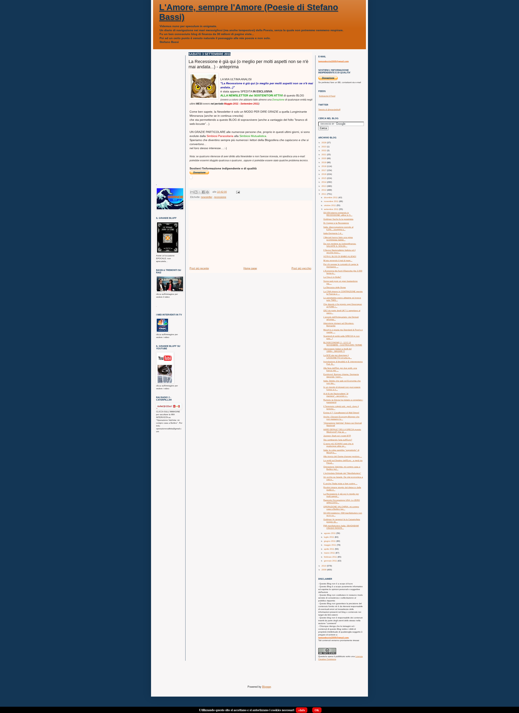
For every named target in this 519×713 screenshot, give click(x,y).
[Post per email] (237, 191)
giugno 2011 (330, 541)
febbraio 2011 (331, 557)
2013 (324, 186)
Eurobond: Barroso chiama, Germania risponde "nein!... (341, 375)
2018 (324, 166)
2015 (324, 178)
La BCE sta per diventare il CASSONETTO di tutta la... (337, 356)
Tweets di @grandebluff (329, 109)
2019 (324, 162)
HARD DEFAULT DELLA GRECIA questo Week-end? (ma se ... (342, 430)
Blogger (266, 686)
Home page (250, 268)
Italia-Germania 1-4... (333, 233)
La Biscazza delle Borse (334, 287)
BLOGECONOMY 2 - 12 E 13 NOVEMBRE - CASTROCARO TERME (342, 343)
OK (317, 710)
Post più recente (199, 268)
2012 (324, 190)
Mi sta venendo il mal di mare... (337, 260)
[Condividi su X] (200, 192)
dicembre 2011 (331, 197)
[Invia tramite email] (192, 192)
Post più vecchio (301, 268)
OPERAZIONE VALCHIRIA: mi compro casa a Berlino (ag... (341, 508)
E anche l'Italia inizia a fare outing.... (340, 483)
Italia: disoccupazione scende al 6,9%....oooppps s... (338, 228)
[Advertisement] (250, 236)
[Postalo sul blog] (196, 192)
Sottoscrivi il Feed (327, 96)
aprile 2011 (329, 549)
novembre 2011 (331, 201)
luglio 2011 (329, 537)
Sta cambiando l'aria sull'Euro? (337, 440)
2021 (324, 154)
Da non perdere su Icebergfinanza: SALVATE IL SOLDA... (339, 245)
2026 (324, 142)
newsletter (206, 197)
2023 (324, 146)
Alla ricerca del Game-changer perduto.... (342, 456)
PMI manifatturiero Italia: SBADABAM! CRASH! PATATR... (341, 527)
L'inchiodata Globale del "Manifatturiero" (342, 473)
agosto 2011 (330, 533)
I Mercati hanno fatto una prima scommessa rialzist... (338, 238)
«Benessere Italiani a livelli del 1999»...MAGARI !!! (337, 350)
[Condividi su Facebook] (204, 192)
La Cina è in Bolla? (332, 277)
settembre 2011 (331, 209)
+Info (301, 710)
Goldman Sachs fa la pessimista (338, 219)
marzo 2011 (330, 553)
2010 (324, 566)
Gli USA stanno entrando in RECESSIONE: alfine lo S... (337, 214)
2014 (324, 182)
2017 (324, 170)
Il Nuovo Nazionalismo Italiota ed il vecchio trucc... (339, 251)
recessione (220, 197)
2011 (324, 194)
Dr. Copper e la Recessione (336, 223)
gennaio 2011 (331, 561)
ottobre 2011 (330, 205)
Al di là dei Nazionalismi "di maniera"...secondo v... (335, 394)
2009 (324, 570)
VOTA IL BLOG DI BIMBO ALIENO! (339, 256)
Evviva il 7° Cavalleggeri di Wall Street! (341, 413)
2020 (324, 158)
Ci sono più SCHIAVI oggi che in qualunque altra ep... (338, 445)
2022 (324, 150)
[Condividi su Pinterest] (207, 192)
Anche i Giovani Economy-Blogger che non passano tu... (341, 418)
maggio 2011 (330, 545)
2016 (324, 174)
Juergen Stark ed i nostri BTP (337, 436)
